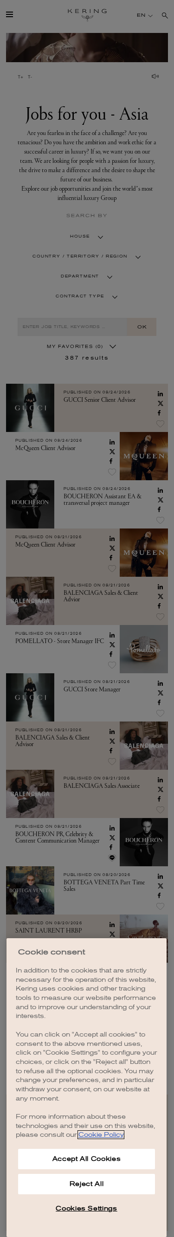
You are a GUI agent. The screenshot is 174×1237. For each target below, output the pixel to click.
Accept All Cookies (86, 1158)
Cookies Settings (86, 1208)
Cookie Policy (100, 1134)
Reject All (87, 1183)
